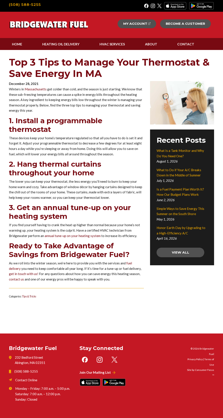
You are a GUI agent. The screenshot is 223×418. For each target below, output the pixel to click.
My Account (135, 24)
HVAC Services (112, 44)
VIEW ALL (180, 252)
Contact (185, 44)
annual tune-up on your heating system (73, 236)
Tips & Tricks (29, 296)
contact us (16, 279)
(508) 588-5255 (25, 4)
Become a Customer (185, 24)
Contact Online (26, 380)
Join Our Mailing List (95, 372)
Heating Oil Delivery (60, 44)
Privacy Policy (195, 359)
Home (17, 44)
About (151, 44)
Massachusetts (36, 89)
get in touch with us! (23, 274)
